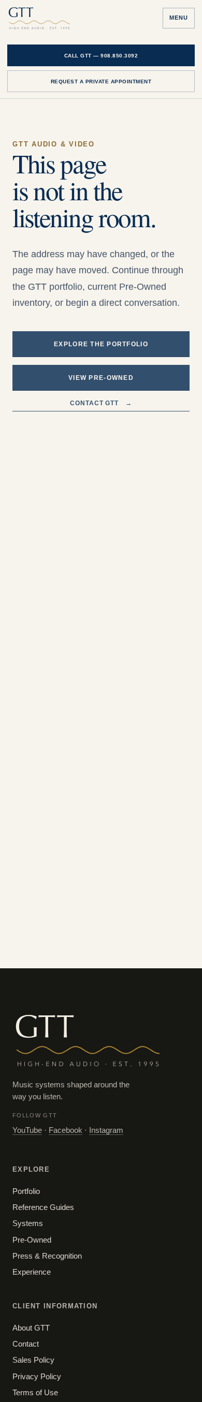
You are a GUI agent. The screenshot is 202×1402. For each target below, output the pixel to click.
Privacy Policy (36, 1377)
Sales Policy (33, 1360)
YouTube (27, 1130)
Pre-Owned (31, 1240)
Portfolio (26, 1191)
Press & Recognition (47, 1256)
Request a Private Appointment (101, 81)
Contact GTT (101, 403)
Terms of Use (35, 1393)
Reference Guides (43, 1207)
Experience (31, 1272)
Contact (25, 1344)
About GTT (31, 1328)
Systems (27, 1223)
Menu (178, 17)
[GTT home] (39, 18)
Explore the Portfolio (101, 344)
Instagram (106, 1130)
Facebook (65, 1130)
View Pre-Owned (101, 378)
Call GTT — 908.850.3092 (101, 55)
